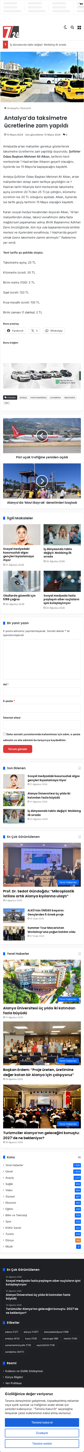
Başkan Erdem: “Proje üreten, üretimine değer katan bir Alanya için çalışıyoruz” (38, 1072)
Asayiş (9, 1177)
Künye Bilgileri (14, 1377)
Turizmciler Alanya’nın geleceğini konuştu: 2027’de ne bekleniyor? (41, 1135)
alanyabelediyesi (56, 1331)
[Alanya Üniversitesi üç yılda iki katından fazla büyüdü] (14, 799)
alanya (31, 1331)
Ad (6, 684)
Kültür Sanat (13, 1227)
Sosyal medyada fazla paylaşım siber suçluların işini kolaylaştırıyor (61, 599)
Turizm (9, 1234)
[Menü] (79, 27)
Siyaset (10, 1196)
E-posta (9, 701)
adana (11, 1331)
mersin (70, 1338)
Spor (8, 1221)
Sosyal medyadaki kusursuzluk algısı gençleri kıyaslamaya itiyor (18, 554)
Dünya (9, 1240)
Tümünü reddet (42, 1443)
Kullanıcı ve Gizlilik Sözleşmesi (24, 1371)
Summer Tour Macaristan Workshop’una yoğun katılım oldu (51, 930)
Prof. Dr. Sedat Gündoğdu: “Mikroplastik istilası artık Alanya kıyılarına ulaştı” (38, 893)
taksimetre (69, 397)
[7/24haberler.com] (11, 32)
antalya (23, 397)
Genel (9, 1171)
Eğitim (9, 1209)
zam (6, 402)
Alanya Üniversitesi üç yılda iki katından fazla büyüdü (49, 796)
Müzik (9, 1246)
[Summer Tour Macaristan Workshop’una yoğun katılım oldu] (14, 933)
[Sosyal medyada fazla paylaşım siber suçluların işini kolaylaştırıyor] (62, 581)
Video (9, 1190)
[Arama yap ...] (72, 27)
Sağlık (9, 1183)
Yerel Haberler (14, 1165)
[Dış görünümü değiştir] (65, 27)
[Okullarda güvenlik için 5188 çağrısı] (21, 581)
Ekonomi (26, 108)
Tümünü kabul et (42, 1422)
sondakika (55, 397)
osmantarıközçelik (18, 1345)
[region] (42, 1419)
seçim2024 (46, 1345)
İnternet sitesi (12, 717)
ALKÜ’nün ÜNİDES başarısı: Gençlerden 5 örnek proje (46, 912)
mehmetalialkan (38, 397)
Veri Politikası (13, 1383)
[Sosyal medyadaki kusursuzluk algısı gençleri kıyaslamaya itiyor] (21, 534)
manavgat (50, 1338)
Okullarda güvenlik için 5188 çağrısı (19, 597)
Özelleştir (42, 1433)
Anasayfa (12, 108)
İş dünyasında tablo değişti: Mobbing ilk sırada (38, 44)
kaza (31, 1338)
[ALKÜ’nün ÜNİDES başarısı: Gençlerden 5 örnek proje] (14, 915)
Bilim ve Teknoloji (16, 1215)
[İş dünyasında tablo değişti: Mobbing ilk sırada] (62, 534)
